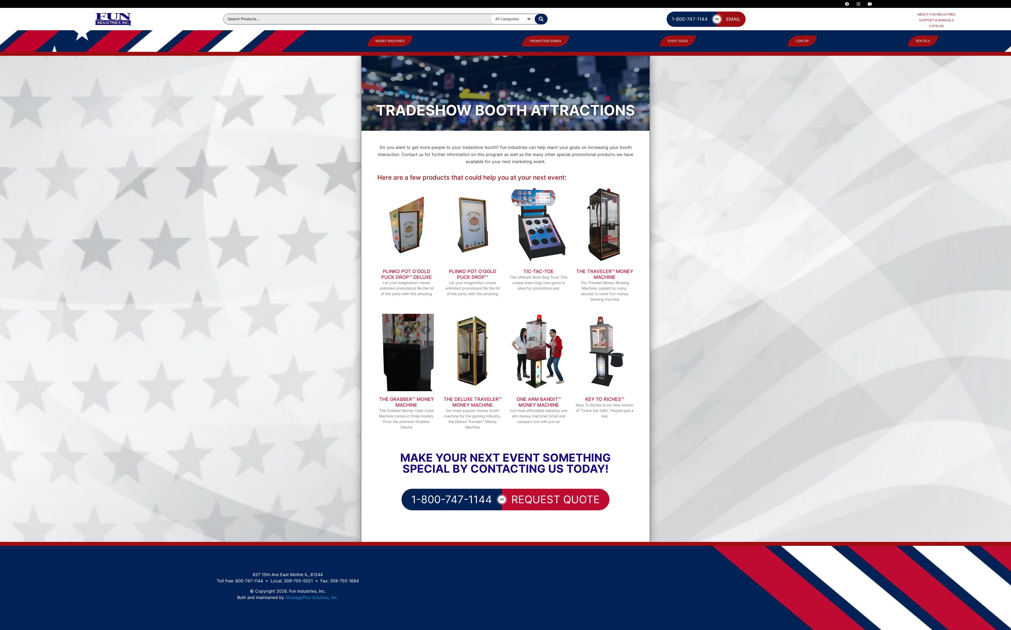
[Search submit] (541, 19)
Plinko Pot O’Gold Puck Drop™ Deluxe (406, 274)
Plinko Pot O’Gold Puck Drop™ (472, 274)
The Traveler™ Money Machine (604, 274)
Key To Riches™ (604, 399)
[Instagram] (859, 4)
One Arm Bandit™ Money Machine (539, 402)
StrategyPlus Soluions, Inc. (311, 597)
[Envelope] (870, 4)
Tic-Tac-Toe (538, 271)
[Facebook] (847, 4)
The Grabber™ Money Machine (406, 402)
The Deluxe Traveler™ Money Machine (473, 402)
